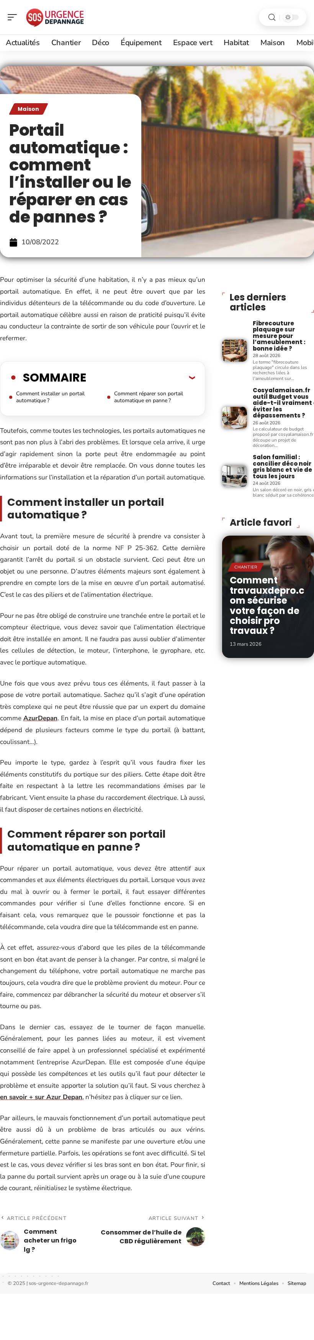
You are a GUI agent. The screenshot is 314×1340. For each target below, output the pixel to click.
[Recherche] (272, 17)
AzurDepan (40, 718)
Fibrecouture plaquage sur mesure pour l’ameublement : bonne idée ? (279, 335)
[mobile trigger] (14, 17)
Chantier (245, 567)
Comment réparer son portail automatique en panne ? (148, 397)
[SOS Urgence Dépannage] (55, 17)
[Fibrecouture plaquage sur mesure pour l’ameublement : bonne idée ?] (234, 350)
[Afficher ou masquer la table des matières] (140, 377)
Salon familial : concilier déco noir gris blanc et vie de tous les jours (282, 466)
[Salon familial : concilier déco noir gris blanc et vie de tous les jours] (234, 476)
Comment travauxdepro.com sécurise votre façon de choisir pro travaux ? (267, 605)
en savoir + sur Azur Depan (41, 1097)
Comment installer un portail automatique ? (50, 397)
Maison (28, 109)
